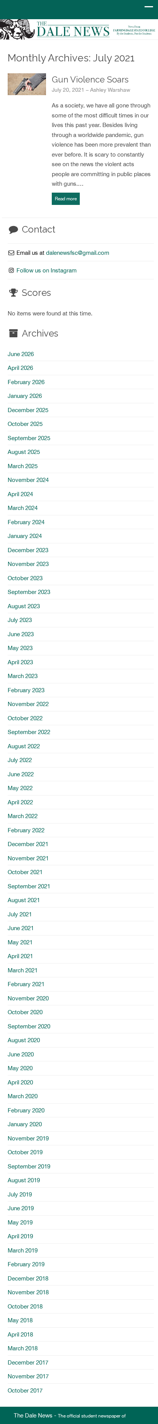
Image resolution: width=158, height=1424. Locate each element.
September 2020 (29, 1026)
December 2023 (28, 550)
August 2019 (24, 1180)
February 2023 (26, 690)
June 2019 (21, 1208)
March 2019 (23, 1250)
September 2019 (29, 1166)
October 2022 (25, 718)
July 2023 (20, 620)
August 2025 (24, 452)
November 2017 (28, 1376)
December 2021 (28, 844)
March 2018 (23, 1348)
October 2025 (25, 424)
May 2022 (20, 788)
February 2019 (26, 1264)
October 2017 (25, 1390)
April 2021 (20, 956)
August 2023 (24, 606)
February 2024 (26, 522)
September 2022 (29, 732)
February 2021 (26, 984)
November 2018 (28, 1292)
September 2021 (29, 886)
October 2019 (25, 1152)
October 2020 (25, 1012)
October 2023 (25, 578)
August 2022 (24, 746)
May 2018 (20, 1320)
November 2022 (28, 704)
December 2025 (28, 410)
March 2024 (23, 508)
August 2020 (24, 1040)
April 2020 (20, 1082)
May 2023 (20, 648)
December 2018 (28, 1278)
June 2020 (21, 1054)
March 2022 (23, 816)
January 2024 (25, 536)
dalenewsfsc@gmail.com (77, 252)
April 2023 (20, 662)
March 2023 (23, 676)
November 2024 (28, 480)
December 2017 (28, 1362)
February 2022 (26, 830)
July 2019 (20, 1194)
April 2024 (20, 494)
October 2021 (25, 872)
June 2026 (21, 354)
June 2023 (21, 634)
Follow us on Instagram (46, 270)
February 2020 (26, 1110)
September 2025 (29, 438)
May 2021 (20, 942)
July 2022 (20, 760)
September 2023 (29, 592)
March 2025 (23, 466)
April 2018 (20, 1334)
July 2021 (20, 914)
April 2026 (20, 368)
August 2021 (24, 900)
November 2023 (28, 564)
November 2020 (28, 998)
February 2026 (26, 382)
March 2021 (23, 970)
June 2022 (21, 774)
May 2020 (20, 1068)
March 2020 (23, 1096)
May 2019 (20, 1222)
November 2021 (28, 858)
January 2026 (25, 396)
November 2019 (28, 1138)
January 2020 (25, 1124)
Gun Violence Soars (90, 79)
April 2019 (20, 1236)
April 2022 (20, 802)
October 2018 (25, 1306)
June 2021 (21, 928)
